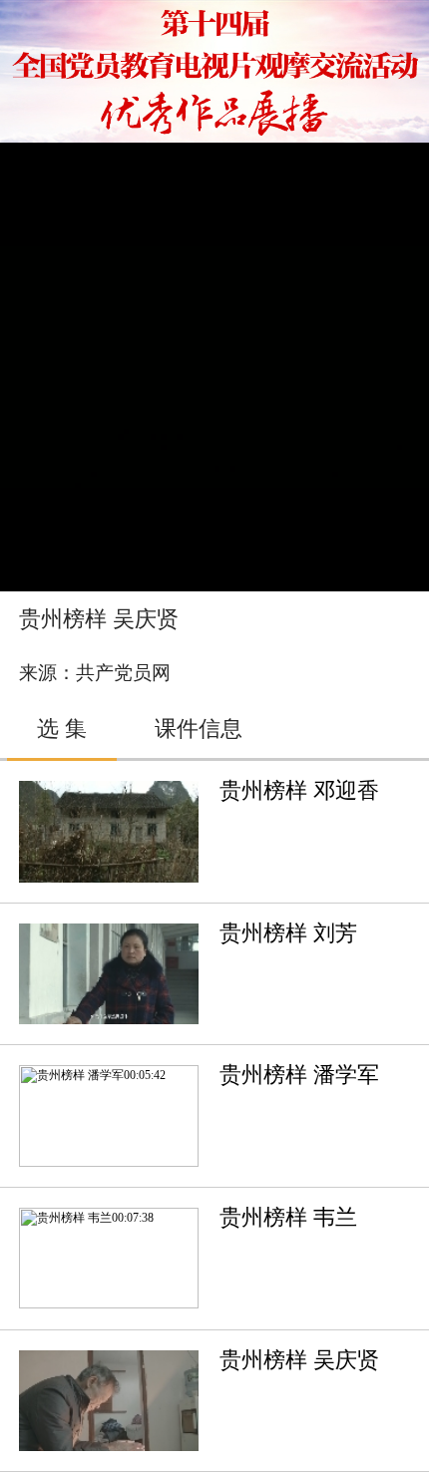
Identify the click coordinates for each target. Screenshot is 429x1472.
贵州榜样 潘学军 (299, 1075)
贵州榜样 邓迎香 (299, 791)
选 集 (62, 729)
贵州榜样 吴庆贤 (299, 1360)
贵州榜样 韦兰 (288, 1218)
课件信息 (198, 729)
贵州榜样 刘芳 (288, 933)
